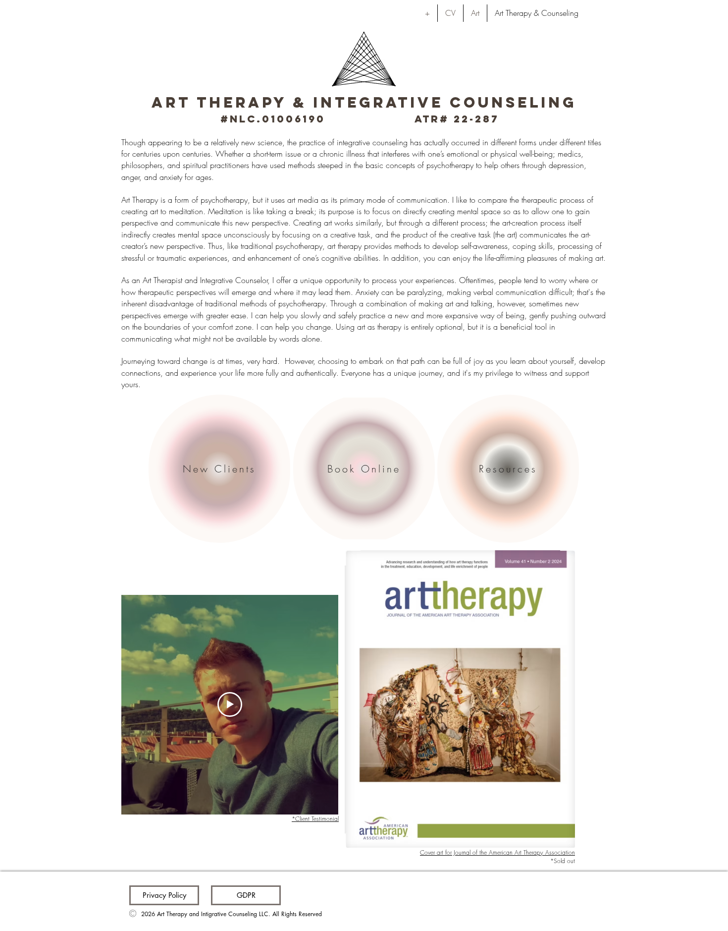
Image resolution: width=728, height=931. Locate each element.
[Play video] (229, 704)
